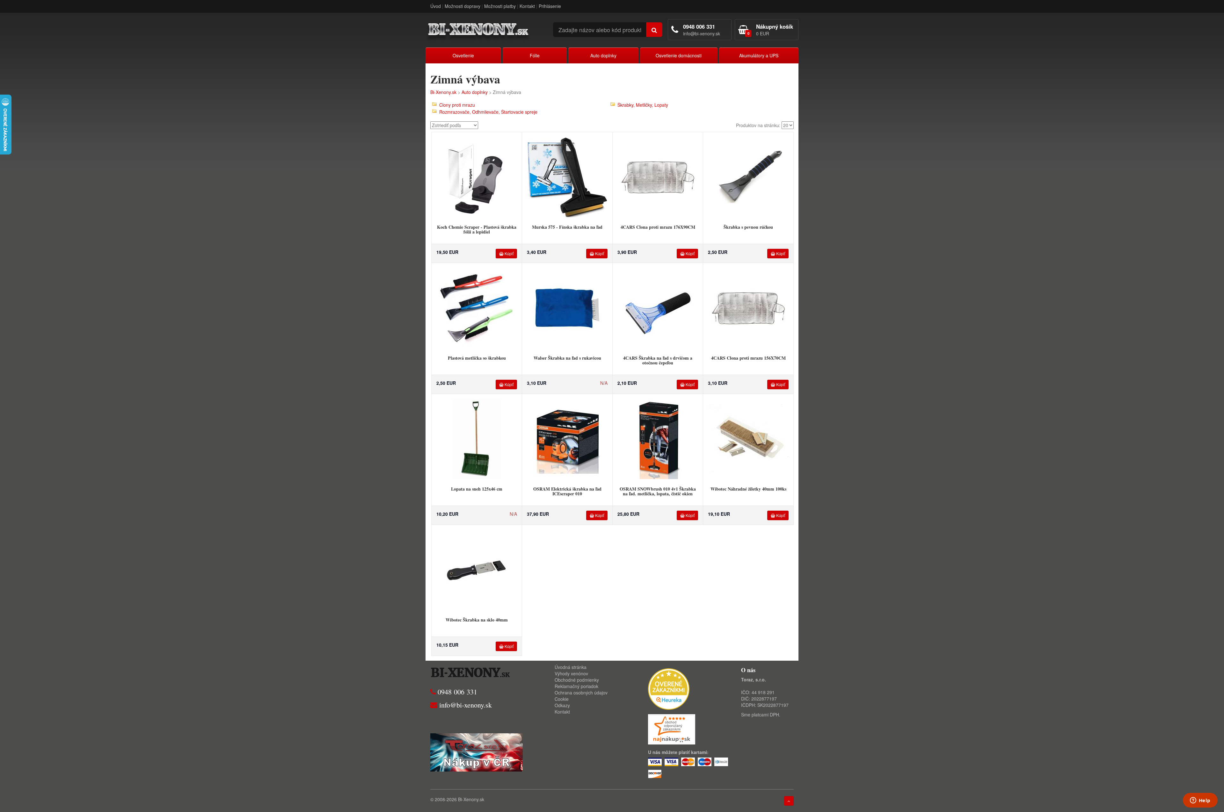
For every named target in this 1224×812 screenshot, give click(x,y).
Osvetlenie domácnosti (679, 55)
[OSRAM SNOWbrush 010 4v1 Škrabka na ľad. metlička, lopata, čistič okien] (658, 438)
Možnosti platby (500, 6)
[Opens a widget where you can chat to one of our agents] (1200, 801)
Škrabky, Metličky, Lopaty (642, 105)
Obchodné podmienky (577, 680)
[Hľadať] (654, 29)
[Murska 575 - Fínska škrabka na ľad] (567, 177)
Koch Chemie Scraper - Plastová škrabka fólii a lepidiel (476, 229)
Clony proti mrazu (457, 105)
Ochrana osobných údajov (581, 692)
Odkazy (562, 705)
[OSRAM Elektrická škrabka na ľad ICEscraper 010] (567, 438)
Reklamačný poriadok (576, 686)
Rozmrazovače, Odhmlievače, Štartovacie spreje (488, 112)
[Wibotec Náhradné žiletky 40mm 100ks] (748, 438)
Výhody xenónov (571, 673)
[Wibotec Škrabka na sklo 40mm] (477, 569)
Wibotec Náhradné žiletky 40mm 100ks (748, 488)
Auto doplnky (603, 55)
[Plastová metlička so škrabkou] (477, 308)
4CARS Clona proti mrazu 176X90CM (658, 227)
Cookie (562, 699)
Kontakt (527, 6)
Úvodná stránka (570, 667)
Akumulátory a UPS (758, 55)
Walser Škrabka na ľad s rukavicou (567, 358)
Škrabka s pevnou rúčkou (748, 227)
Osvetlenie (463, 55)
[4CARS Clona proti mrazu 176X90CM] (658, 177)
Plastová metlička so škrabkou (477, 358)
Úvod (435, 6)
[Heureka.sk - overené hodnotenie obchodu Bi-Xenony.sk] (668, 688)
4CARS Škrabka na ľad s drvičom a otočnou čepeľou (657, 360)
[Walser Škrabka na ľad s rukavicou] (567, 308)
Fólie (535, 55)
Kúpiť (509, 253)
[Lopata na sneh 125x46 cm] (477, 438)
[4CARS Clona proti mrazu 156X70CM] (748, 308)
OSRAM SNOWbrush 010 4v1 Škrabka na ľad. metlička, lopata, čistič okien (658, 491)
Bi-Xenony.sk (443, 92)
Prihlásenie (550, 6)
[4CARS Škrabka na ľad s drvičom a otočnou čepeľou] (658, 308)
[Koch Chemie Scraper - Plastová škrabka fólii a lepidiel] (477, 177)
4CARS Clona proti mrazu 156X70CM (748, 358)
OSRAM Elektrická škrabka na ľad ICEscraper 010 (567, 491)
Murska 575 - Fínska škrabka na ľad (567, 227)
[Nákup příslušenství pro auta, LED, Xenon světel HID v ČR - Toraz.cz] (476, 752)
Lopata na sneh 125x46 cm (476, 488)
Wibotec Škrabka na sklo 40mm (477, 619)
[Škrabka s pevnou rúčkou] (748, 177)
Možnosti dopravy (462, 6)
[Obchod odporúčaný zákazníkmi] (671, 728)
